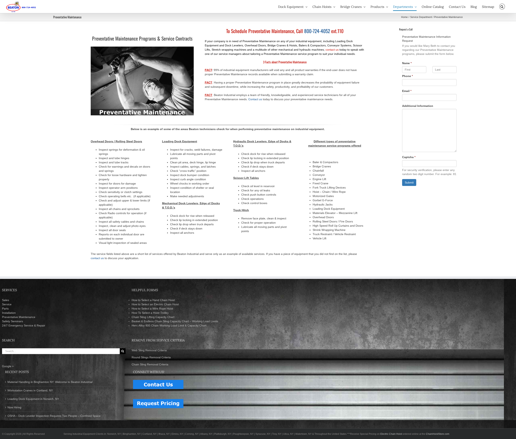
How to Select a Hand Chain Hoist (153, 300)
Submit (409, 182)
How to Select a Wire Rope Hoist (152, 308)
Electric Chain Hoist (391, 434)
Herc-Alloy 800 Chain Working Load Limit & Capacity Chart (169, 325)
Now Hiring (14, 407)
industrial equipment (308, 41)
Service (6, 304)
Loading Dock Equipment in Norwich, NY (33, 398)
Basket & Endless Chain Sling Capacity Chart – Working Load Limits (175, 321)
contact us (332, 49)
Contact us (255, 99)
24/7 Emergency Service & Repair (23, 325)
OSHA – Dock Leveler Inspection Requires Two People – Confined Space (54, 415)
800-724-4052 (317, 30)
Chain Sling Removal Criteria (150, 364)
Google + (8, 366)
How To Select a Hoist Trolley (150, 312)
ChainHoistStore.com (437, 434)
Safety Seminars (12, 321)
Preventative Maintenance (18, 317)
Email (406, 91)
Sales (5, 300)
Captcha (408, 157)
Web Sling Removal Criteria (149, 350)
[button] (502, 6)
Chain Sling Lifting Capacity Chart (153, 317)
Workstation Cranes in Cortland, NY (30, 390)
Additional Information (417, 105)
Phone (407, 76)
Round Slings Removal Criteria (151, 357)
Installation (9, 312)
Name (407, 63)
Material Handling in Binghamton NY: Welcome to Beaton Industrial (50, 382)
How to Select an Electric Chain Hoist (155, 304)
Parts (5, 308)
